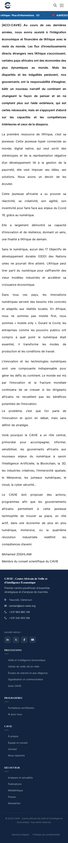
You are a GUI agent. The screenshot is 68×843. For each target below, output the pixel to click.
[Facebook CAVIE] (24, 639)
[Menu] (62, 5)
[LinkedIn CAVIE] (7, 639)
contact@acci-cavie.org (22, 605)
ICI (34, 15)
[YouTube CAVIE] (32, 639)
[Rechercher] (55, 5)
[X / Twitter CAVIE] (16, 639)
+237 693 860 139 (19, 611)
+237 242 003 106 (19, 617)
